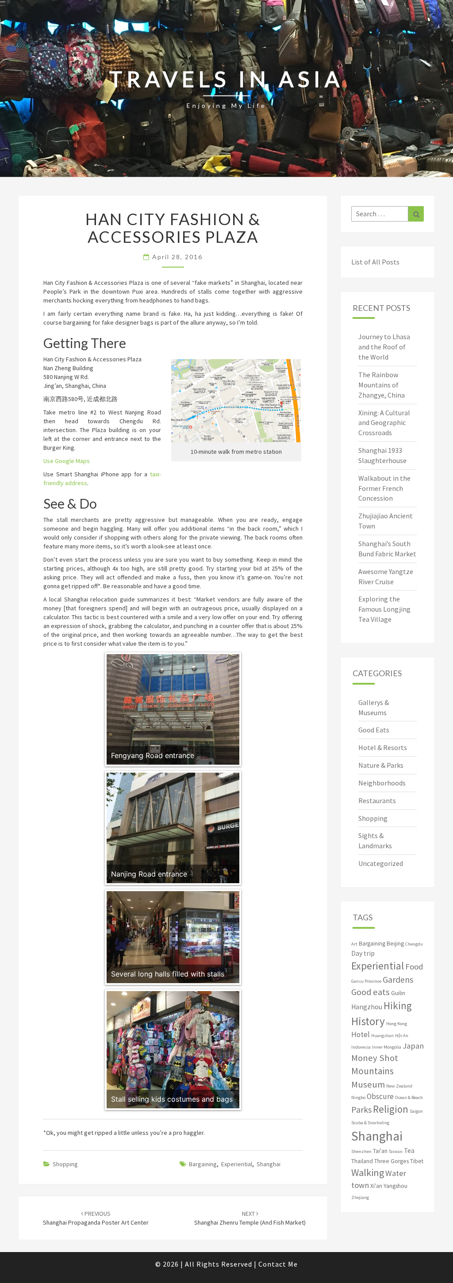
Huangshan (382, 1035)
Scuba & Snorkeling (370, 1123)
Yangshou (395, 1186)
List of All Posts (375, 261)
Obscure (380, 1096)
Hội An (401, 1035)
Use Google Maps (66, 461)
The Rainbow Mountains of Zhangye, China (381, 384)
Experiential (236, 1164)
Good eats (370, 992)
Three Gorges (391, 1161)
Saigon (416, 1111)
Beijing (395, 943)
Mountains (372, 1071)
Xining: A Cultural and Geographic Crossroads (384, 422)
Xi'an (376, 1186)
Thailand (362, 1161)
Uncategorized (380, 863)
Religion (390, 1109)
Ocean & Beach (409, 1097)
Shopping (65, 1164)
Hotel (360, 1034)
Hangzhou (366, 1007)
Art (354, 944)
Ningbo (358, 1097)
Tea (409, 1150)
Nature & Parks (380, 765)
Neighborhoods (382, 782)
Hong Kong (396, 1023)
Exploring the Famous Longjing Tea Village (384, 609)
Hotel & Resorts (382, 747)
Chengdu (414, 944)
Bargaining (203, 1164)
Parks (361, 1109)
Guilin (398, 993)
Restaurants (377, 800)
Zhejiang (360, 1197)
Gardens (398, 979)
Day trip (363, 953)
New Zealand (399, 1086)
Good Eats (373, 729)
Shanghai (268, 1164)
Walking (367, 1172)
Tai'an (380, 1151)
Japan (413, 1046)
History (368, 1021)
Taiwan (396, 1151)
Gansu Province (366, 981)
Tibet (416, 1161)
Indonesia (361, 1047)
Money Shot (374, 1058)
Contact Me (278, 1264)
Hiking (398, 1005)
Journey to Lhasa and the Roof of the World (384, 346)
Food (414, 966)
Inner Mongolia (386, 1047)
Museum (368, 1084)
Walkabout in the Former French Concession (384, 488)
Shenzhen (361, 1151)
